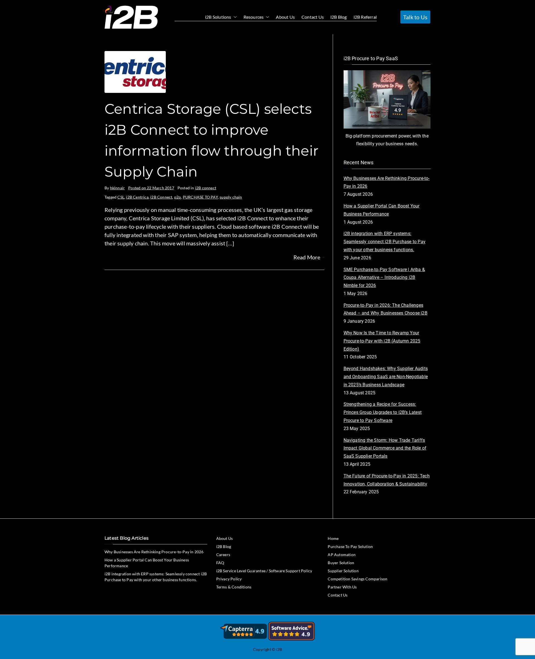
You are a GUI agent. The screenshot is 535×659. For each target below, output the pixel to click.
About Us (285, 17)
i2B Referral (365, 17)
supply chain (231, 197)
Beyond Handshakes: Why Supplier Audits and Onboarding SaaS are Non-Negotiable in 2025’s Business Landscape (386, 376)
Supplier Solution (343, 570)
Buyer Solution (341, 562)
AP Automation (342, 554)
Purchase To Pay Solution (350, 546)
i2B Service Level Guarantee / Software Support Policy (264, 570)
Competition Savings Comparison (357, 578)
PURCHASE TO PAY (200, 197)
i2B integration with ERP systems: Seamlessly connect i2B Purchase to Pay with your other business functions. (385, 241)
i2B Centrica (137, 197)
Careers (223, 554)
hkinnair (117, 187)
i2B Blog (338, 17)
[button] (234, 17)
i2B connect (205, 187)
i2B (279, 649)
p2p (177, 197)
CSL (120, 197)
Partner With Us (342, 587)
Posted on (151, 187)
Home (333, 538)
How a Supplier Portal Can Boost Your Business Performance (382, 210)
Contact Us (312, 17)
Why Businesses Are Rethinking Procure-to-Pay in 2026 (387, 182)
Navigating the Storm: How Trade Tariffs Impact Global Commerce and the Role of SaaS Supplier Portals (385, 448)
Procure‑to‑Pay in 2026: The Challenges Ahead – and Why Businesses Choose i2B (385, 309)
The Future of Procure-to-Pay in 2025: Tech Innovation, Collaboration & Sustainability (387, 480)
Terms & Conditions (234, 587)
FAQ (220, 562)
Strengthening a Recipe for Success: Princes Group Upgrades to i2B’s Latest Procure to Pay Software (383, 412)
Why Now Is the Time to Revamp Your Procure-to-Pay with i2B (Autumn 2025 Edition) (382, 341)
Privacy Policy (229, 578)
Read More (306, 257)
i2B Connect (161, 197)
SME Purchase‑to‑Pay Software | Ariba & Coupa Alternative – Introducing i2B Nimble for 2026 (384, 277)
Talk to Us (415, 17)
